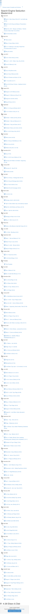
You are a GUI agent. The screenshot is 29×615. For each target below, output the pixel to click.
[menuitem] (1, 3)
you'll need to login (20, 609)
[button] (1, 1)
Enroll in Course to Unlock (14, 611)
